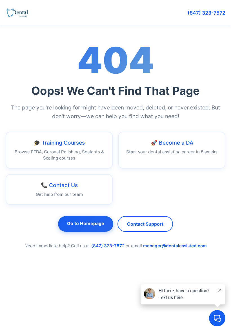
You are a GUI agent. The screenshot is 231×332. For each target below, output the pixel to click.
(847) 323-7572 (206, 13)
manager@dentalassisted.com (175, 245)
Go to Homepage (85, 223)
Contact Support (145, 224)
